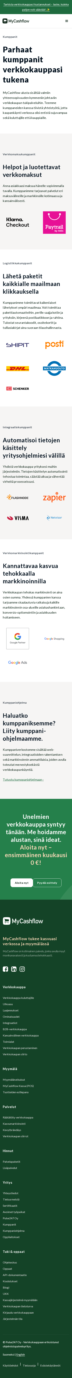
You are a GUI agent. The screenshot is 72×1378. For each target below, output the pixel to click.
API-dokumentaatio (15, 1275)
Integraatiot (10, 1022)
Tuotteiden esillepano (16, 1092)
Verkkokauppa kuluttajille (18, 997)
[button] (66, 21)
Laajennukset (11, 1010)
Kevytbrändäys (12, 1130)
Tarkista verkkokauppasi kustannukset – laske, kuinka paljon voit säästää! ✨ (36, 7)
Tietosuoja (29, 1365)
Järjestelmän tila (12, 1318)
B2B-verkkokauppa (15, 1029)
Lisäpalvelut (10, 1167)
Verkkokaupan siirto (15, 1054)
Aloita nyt (21, 882)
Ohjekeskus (10, 1262)
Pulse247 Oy (10, 1218)
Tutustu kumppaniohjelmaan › (23, 779)
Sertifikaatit (10, 1205)
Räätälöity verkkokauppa (18, 1117)
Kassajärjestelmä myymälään (20, 1300)
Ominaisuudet (11, 1016)
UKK (6, 1293)
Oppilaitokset (11, 1237)
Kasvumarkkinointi (14, 1123)
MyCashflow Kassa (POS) (18, 1085)
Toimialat (8, 1041)
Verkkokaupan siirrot (15, 1136)
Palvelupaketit (11, 1161)
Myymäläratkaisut (14, 1079)
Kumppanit (9, 1224)
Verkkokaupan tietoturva (18, 1306)
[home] (15, 21)
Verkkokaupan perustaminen (20, 1048)
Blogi (6, 1287)
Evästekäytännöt (50, 1365)
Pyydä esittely (47, 882)
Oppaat (7, 1268)
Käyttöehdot (10, 1365)
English (20, 1354)
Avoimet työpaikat (14, 1211)
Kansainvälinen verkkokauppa (21, 1035)
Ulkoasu (8, 1004)
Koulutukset (10, 1281)
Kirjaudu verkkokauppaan (18, 1312)
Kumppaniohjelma (13, 1230)
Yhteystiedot (10, 1193)
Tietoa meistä (11, 1199)
